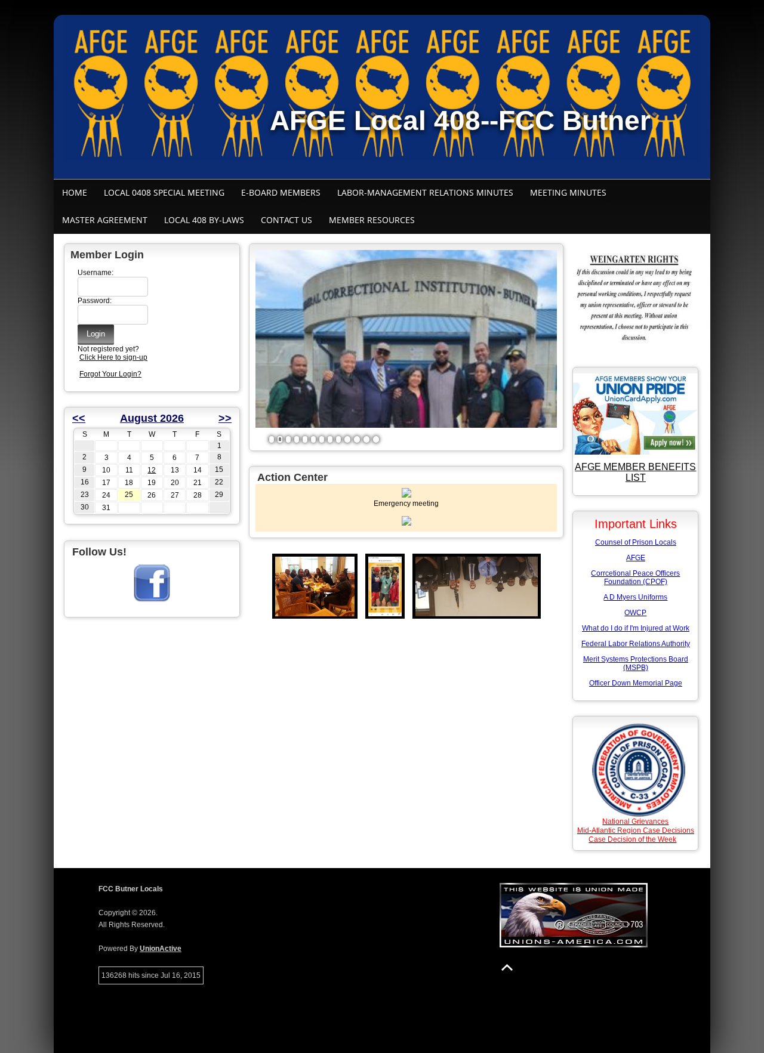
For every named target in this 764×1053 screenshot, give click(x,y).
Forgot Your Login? (110, 374)
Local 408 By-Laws (204, 220)
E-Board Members (281, 192)
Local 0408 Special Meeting (164, 192)
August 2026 (152, 418)
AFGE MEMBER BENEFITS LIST (635, 472)
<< (78, 418)
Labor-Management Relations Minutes (425, 192)
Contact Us (286, 220)
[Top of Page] (507, 967)
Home (74, 192)
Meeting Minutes (568, 192)
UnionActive (160, 948)
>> (225, 418)
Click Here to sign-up (113, 357)
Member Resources (372, 220)
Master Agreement (104, 220)
